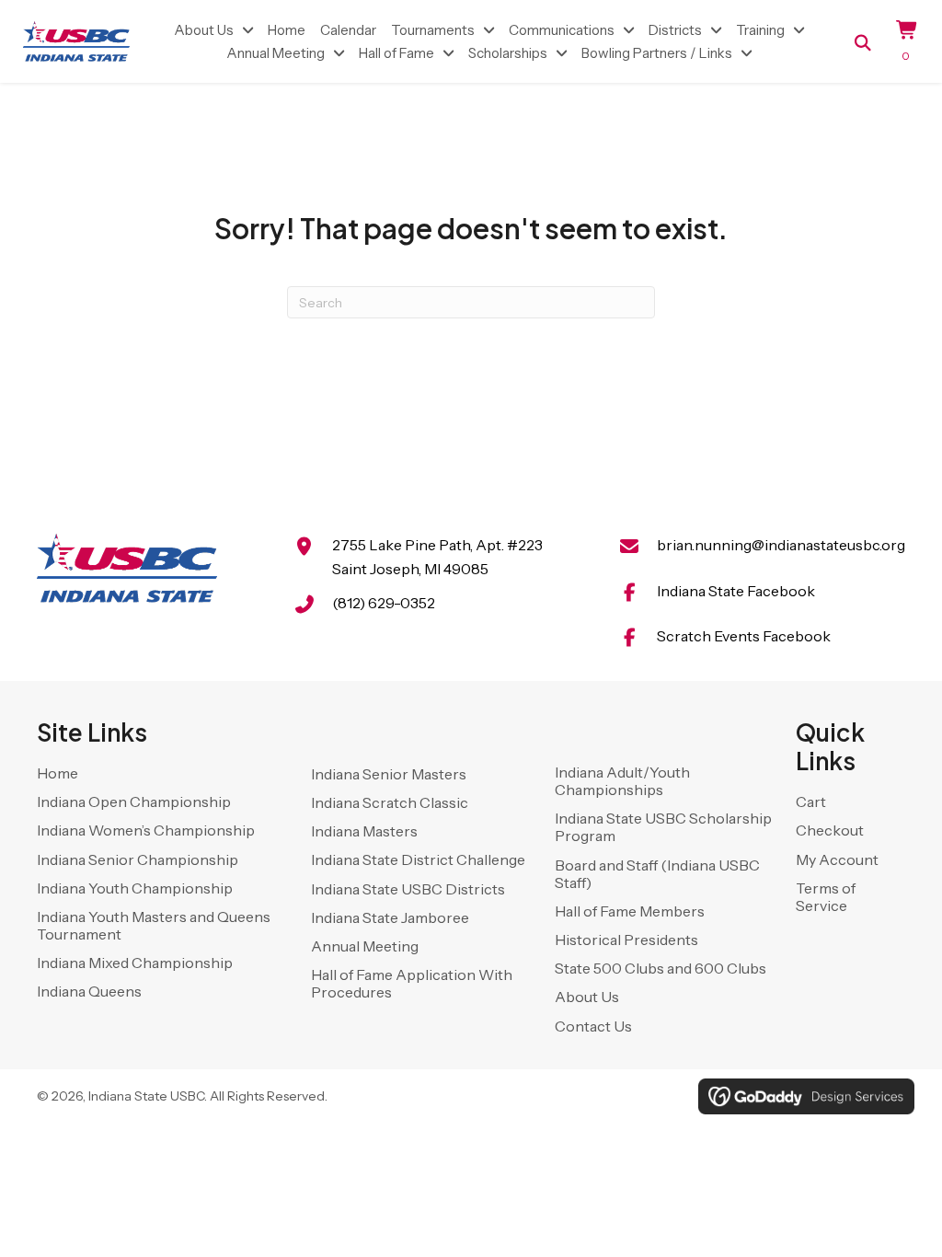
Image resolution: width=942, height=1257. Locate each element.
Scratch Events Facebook (744, 636)
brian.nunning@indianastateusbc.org (781, 545)
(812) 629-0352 (383, 603)
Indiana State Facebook (736, 591)
